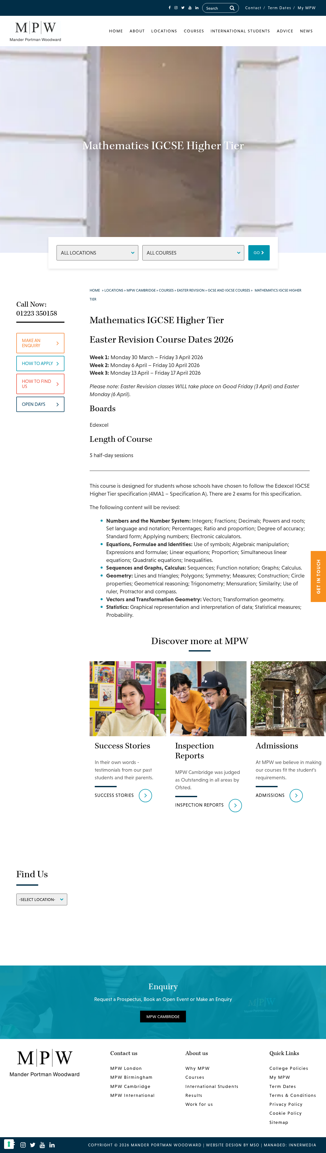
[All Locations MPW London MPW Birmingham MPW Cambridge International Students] (97, 252)
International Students (240, 31)
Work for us (199, 1104)
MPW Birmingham (131, 1077)
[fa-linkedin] (196, 7)
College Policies (288, 1068)
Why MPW (197, 1068)
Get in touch (318, 576)
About (137, 31)
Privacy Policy (286, 1104)
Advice (285, 31)
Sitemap (279, 1122)
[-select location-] (41, 899)
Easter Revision (191, 290)
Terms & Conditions (292, 1095)
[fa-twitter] (183, 7)
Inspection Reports (199, 805)
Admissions (270, 795)
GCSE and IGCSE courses (229, 290)
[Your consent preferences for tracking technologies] (9, 1144)
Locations (164, 31)
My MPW (307, 8)
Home (116, 31)
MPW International (132, 1095)
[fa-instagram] (176, 7)
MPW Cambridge (141, 290)
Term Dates (279, 8)
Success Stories (114, 795)
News (306, 31)
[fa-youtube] (190, 7)
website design (224, 1145)
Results (193, 1095)
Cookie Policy (285, 1113)
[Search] (232, 8)
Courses (194, 31)
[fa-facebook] (170, 7)
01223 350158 (36, 313)
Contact (253, 8)
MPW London (126, 1068)
